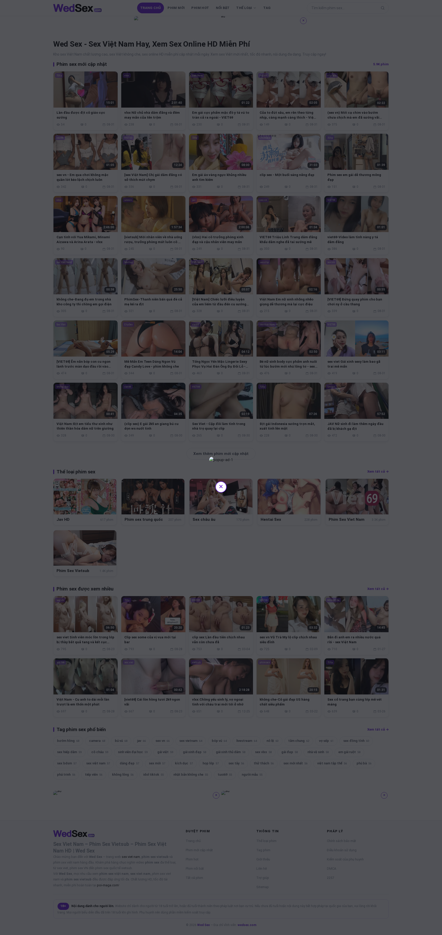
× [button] (221, 486)
